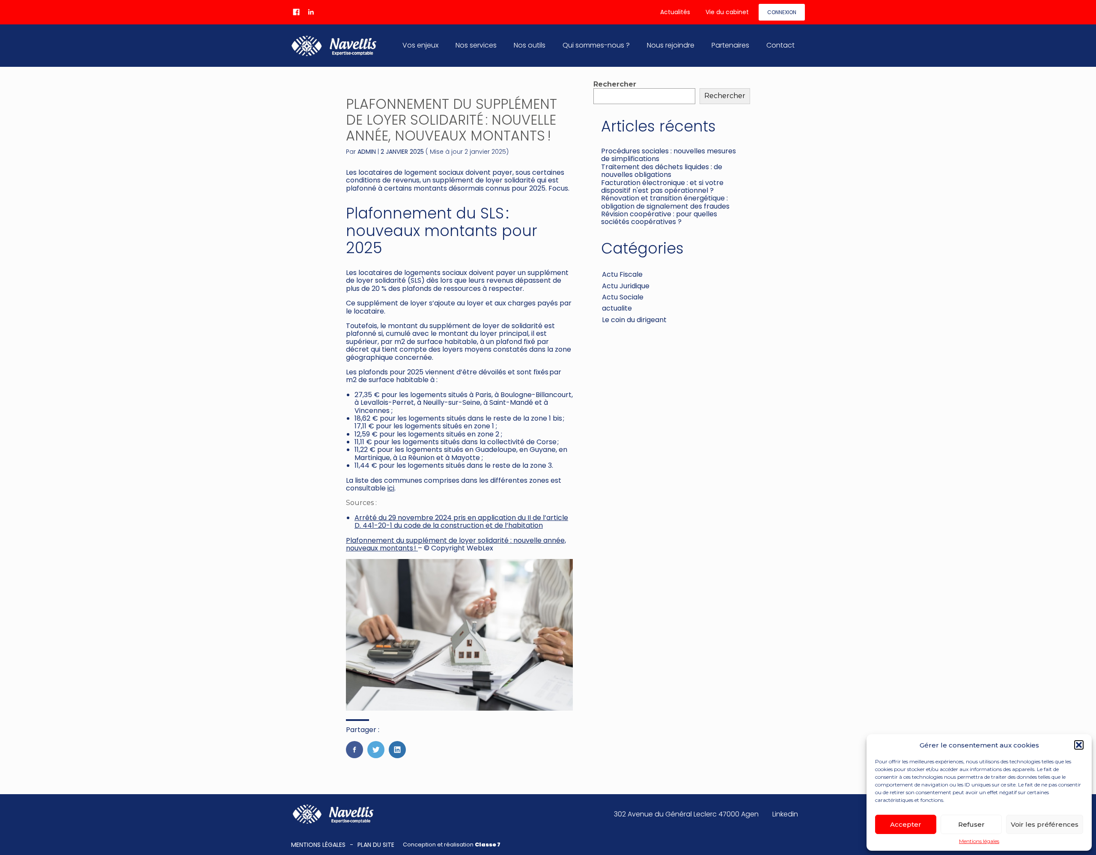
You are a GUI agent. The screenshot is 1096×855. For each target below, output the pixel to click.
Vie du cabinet (727, 12)
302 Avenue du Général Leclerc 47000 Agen (686, 814)
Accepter (905, 824)
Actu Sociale (622, 297)
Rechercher (614, 84)
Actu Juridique (625, 286)
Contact (780, 45)
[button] (1079, 745)
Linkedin (785, 814)
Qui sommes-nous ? (596, 45)
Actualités (675, 12)
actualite (617, 308)
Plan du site (375, 844)
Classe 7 (487, 844)
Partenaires (730, 45)
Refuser (971, 824)
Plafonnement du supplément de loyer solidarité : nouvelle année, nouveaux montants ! (456, 544)
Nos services (476, 45)
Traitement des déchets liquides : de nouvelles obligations (661, 170)
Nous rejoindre (670, 45)
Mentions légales (979, 841)
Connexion (781, 12)
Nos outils (529, 45)
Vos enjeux (420, 45)
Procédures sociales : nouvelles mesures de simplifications (668, 155)
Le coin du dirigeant (634, 320)
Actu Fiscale (622, 274)
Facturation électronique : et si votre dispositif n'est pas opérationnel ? (662, 186)
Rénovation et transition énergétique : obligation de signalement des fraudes (665, 202)
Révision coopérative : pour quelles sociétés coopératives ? (659, 218)
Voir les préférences (1044, 824)
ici (390, 488)
